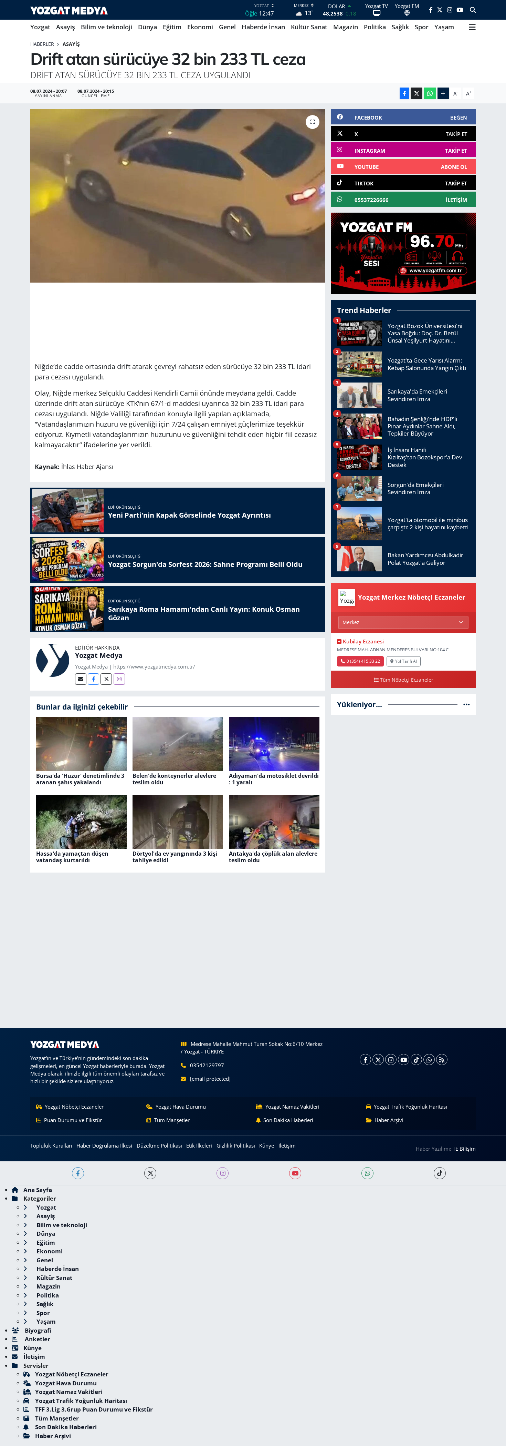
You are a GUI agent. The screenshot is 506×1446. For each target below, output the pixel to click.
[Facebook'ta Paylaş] (404, 93)
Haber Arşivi (389, 1120)
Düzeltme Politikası (159, 1145)
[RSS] (441, 1059)
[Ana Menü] (472, 27)
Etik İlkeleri (199, 1145)
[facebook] (78, 1173)
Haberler (42, 44)
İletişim (287, 1145)
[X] (378, 1059)
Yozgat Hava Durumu (181, 1106)
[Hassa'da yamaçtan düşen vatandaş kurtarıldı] (81, 821)
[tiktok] (440, 1173)
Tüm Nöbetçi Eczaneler (406, 679)
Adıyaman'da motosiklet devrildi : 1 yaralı (274, 779)
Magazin (345, 27)
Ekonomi (200, 27)
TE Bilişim (464, 1148)
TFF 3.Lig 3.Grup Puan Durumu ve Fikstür (94, 1409)
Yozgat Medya (99, 655)
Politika (375, 27)
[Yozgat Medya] (52, 659)
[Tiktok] (416, 1059)
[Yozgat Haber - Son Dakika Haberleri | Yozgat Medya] (69, 9)
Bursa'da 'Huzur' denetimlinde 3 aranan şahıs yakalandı (80, 779)
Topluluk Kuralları (51, 1145)
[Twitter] (106, 679)
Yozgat (40, 27)
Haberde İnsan (263, 27)
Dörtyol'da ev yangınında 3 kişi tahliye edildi (175, 857)
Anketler (36, 1339)
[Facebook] (93, 679)
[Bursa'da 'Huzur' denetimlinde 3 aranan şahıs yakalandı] (81, 743)
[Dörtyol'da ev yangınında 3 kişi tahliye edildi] (178, 821)
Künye (266, 1145)
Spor (422, 27)
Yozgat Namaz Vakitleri (292, 1106)
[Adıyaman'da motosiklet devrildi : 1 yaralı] (274, 743)
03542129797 (207, 1065)
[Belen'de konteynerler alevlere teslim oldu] (178, 743)
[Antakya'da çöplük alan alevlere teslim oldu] (274, 821)
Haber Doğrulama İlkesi (104, 1145)
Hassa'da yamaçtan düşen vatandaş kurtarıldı (72, 857)
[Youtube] (403, 1059)
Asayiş (65, 27)
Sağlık (400, 27)
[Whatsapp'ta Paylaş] (430, 93)
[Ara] (473, 10)
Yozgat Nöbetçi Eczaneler (74, 1106)
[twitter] (150, 1173)
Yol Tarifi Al (406, 661)
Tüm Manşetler (172, 1120)
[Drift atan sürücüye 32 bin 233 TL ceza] (177, 195)
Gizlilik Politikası (236, 1145)
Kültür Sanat (309, 27)
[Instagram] (119, 679)
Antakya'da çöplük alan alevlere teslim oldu (273, 857)
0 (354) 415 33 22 (363, 661)
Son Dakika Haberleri (288, 1120)
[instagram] (223, 1173)
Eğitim (172, 27)
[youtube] (295, 1173)
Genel (227, 27)
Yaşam (444, 27)
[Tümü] (466, 704)
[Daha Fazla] (443, 93)
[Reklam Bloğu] (403, 253)
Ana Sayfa (37, 1190)
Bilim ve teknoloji (106, 27)
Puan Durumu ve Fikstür (73, 1120)
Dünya (147, 27)
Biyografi (37, 1330)
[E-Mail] (80, 679)
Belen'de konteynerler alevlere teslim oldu (174, 779)
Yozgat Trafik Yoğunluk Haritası (410, 1106)
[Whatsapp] (429, 1059)
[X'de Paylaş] (416, 93)
